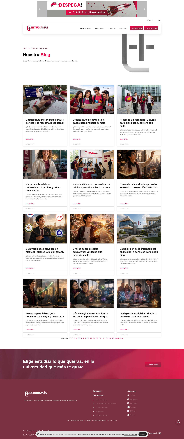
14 (103, 338)
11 (94, 338)
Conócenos (111, 28)
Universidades (99, 28)
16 (110, 338)
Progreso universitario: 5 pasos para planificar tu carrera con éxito (138, 122)
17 (113, 338)
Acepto (142, 434)
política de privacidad (130, 434)
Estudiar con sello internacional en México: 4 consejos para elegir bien (139, 252)
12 (97, 338)
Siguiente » (119, 338)
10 (91, 338)
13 (100, 338)
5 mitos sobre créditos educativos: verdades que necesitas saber (87, 252)
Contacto (97, 391)
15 (106, 338)
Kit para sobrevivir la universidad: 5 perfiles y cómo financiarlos (43, 187)
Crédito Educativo (85, 28)
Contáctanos (123, 28)
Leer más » (30, 139)
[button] (39, 9)
